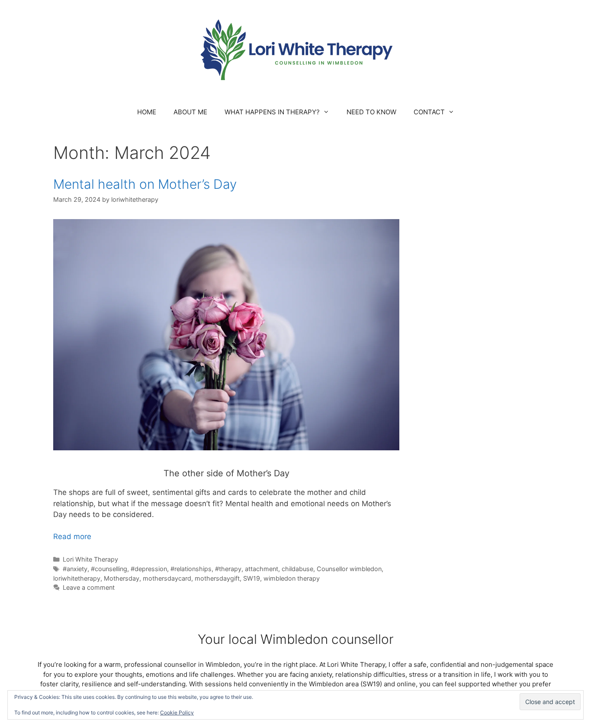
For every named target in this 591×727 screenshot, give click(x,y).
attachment (261, 568)
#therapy (228, 568)
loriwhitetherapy (76, 578)
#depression (149, 568)
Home (146, 112)
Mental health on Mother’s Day (145, 184)
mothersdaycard (167, 578)
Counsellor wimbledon (349, 568)
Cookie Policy (177, 712)
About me (190, 112)
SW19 (251, 578)
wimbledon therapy (291, 578)
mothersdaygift (217, 578)
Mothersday (121, 578)
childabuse (297, 568)
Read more (72, 536)
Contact (429, 112)
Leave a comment (89, 587)
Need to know (371, 112)
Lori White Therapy (90, 559)
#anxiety (75, 568)
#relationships (191, 568)
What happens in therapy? (272, 112)
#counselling (109, 568)
